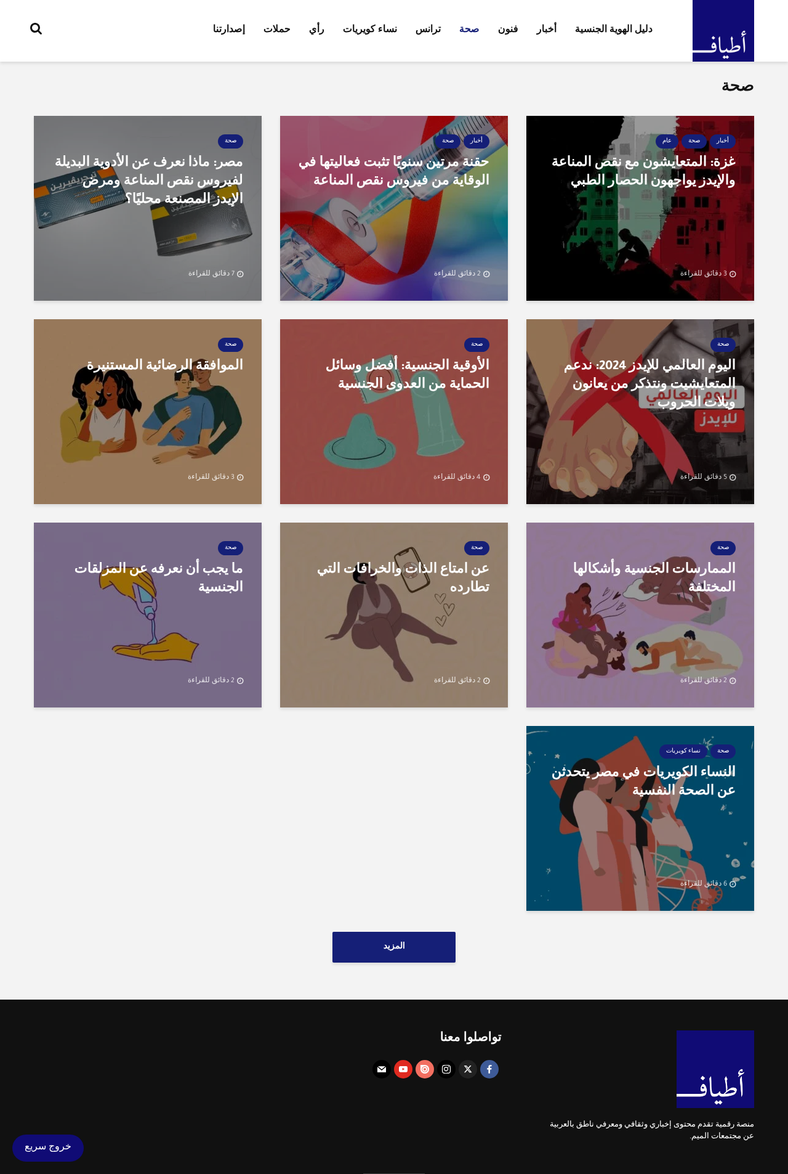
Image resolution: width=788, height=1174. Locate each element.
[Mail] (381, 1069)
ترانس (428, 31)
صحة (469, 31)
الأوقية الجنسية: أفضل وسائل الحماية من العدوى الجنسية (407, 377)
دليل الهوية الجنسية (614, 31)
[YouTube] (403, 1069)
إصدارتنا (229, 31)
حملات (277, 31)
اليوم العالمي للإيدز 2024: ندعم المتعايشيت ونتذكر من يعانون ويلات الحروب (650, 386)
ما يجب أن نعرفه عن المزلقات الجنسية (158, 580)
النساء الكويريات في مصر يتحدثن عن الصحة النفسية (644, 783)
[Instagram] (446, 1069)
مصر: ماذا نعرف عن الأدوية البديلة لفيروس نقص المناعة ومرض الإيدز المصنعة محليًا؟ (149, 182)
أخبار (547, 31)
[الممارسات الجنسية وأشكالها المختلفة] (640, 616)
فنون (508, 31)
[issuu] (425, 1069)
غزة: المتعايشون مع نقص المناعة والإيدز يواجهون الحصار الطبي (644, 173)
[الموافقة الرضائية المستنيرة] (148, 413)
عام (667, 142)
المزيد (394, 947)
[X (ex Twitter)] (468, 1069)
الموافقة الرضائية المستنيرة (165, 367)
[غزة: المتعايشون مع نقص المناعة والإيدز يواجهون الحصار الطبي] (640, 209)
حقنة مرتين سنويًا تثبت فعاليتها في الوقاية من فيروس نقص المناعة (394, 173)
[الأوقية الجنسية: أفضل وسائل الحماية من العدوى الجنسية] (394, 413)
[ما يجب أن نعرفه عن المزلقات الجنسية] (148, 616)
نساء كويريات (370, 31)
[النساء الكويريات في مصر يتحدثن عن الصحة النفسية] (640, 820)
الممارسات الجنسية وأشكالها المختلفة (654, 580)
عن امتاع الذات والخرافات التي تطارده (403, 580)
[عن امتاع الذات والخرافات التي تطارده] (394, 616)
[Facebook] (489, 1069)
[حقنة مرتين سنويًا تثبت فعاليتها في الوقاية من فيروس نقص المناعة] (394, 209)
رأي (316, 31)
